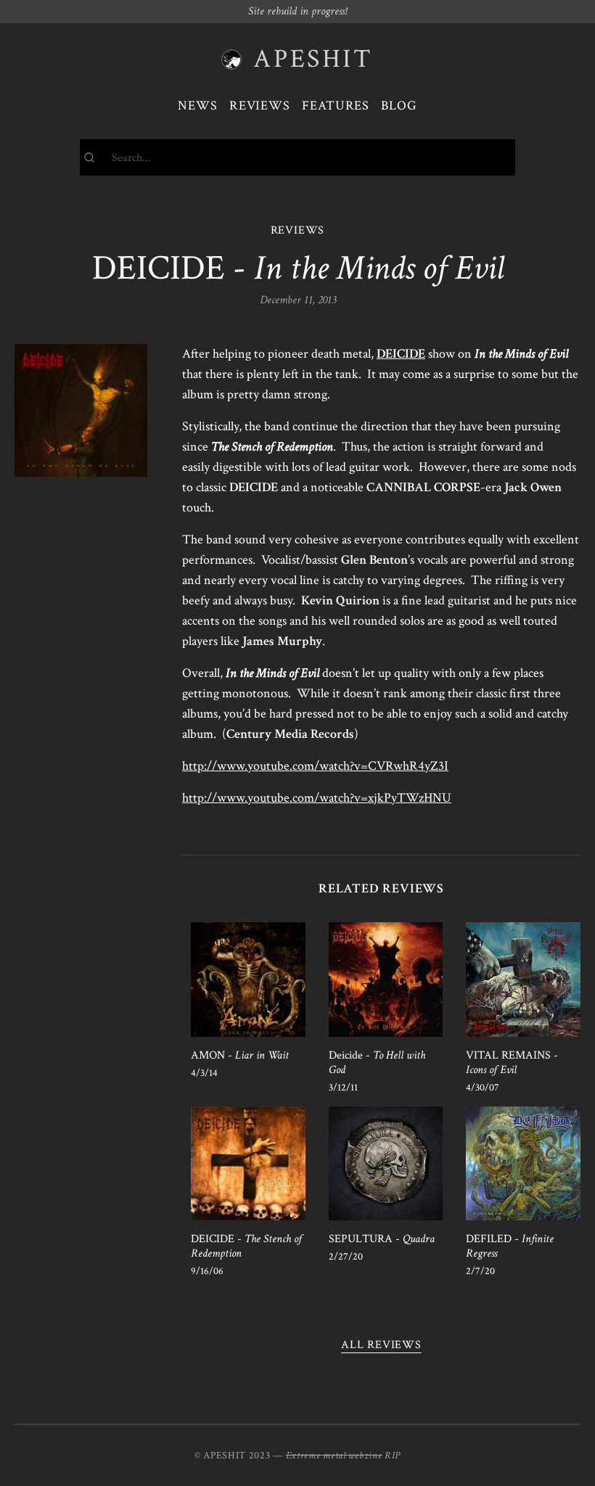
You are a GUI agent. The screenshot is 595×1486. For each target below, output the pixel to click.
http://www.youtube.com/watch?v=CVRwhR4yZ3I (315, 766)
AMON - (240, 1055)
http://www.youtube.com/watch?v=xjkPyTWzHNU (316, 797)
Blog (399, 105)
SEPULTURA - (382, 1239)
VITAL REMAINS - (512, 1062)
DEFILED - (510, 1246)
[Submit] (96, 157)
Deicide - (377, 1062)
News (198, 105)
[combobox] (297, 157)
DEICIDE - (246, 1246)
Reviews (259, 105)
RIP (393, 1455)
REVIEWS (298, 230)
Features (335, 105)
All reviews (381, 1344)
